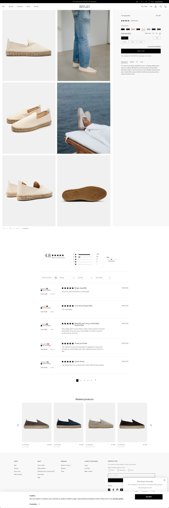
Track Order (41, 465)
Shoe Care (17, 471)
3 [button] (84, 380)
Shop (10, 228)
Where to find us (66, 465)
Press (62, 471)
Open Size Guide (126, 33)
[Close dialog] (164, 480)
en (137, 1)
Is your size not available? (154, 46)
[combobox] (67, 277)
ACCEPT (149, 497)
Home (3, 228)
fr (141, 1)
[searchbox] (47, 277)
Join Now (87, 468)
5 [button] (91, 380)
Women (11, 6)
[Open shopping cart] (165, 6)
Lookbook (20, 6)
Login (86, 465)
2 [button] (80, 380)
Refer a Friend (88, 471)
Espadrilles (25, 228)
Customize (33, 504)
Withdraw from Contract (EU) (46, 471)
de (146, 1)
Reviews (36, 6)
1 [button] (77, 380)
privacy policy (118, 499)
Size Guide (144, 6)
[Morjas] (84, 6)
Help (151, 6)
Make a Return (42, 468)
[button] (86, 255)
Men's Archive (18, 474)
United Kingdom (159, 1)
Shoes (17, 228)
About (28, 6)
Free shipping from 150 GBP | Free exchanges (84, 1)
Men (3, 6)
